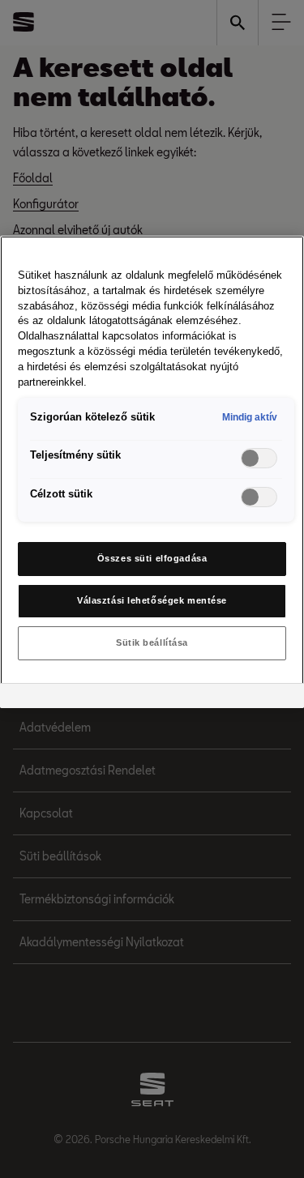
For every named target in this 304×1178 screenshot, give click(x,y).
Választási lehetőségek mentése (152, 600)
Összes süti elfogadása (152, 558)
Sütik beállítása (152, 642)
